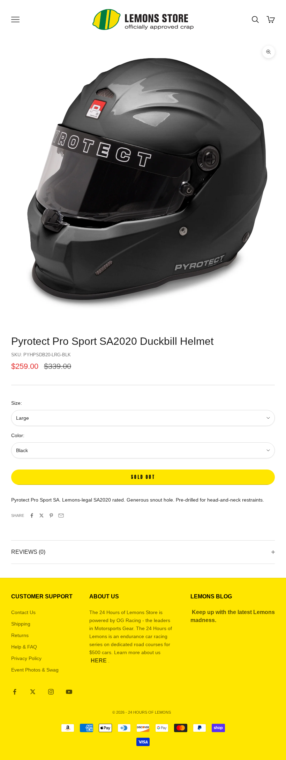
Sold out (143, 477)
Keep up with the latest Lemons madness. (232, 616)
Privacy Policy (26, 658)
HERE (99, 661)
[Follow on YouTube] (69, 691)
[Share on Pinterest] (51, 515)
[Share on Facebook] (32, 515)
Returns (20, 635)
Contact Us (23, 612)
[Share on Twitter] (41, 515)
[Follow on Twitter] (32, 691)
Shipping (20, 624)
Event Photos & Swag (35, 670)
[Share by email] (61, 515)
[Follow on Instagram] (50, 691)
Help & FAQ (24, 647)
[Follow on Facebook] (14, 691)
